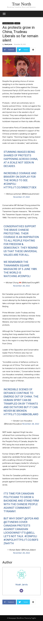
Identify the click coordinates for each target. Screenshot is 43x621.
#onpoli (9, 539)
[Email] (21, 590)
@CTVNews (11, 522)
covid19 (17, 23)
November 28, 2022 (21, 286)
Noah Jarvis (8, 44)
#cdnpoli (10, 183)
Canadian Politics (8, 23)
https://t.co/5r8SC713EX (20, 187)
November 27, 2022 (21, 197)
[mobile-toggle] (4, 14)
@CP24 (28, 518)
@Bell (30, 532)
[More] (33, 49)
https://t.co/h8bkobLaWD (21, 414)
